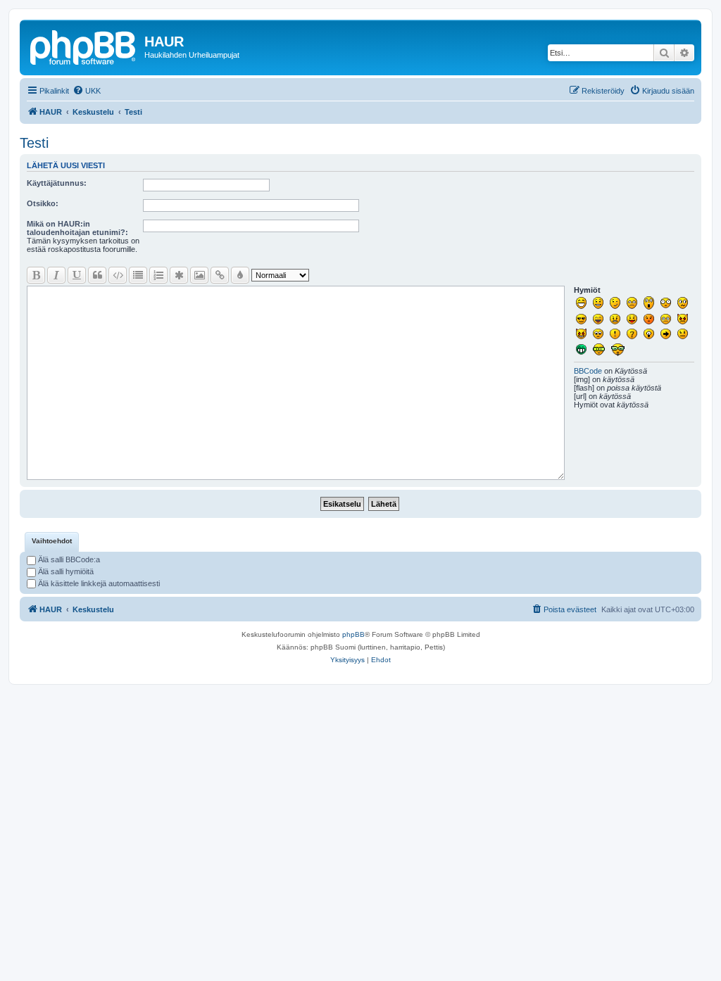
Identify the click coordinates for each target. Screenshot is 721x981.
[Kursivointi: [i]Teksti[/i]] (56, 275)
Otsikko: (42, 203)
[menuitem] (87, 90)
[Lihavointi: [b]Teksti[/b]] (36, 275)
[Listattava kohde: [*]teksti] (179, 275)
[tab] (52, 542)
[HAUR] (83, 45)
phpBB (353, 634)
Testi (34, 143)
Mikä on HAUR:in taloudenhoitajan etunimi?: (77, 228)
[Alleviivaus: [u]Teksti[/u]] (77, 275)
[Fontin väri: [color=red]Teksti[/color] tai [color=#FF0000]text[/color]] (240, 275)
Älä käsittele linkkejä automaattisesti (98, 583)
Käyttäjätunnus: (57, 183)
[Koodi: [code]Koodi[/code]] (117, 275)
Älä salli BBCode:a (68, 559)
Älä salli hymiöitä (65, 571)
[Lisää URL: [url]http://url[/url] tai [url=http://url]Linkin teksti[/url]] (220, 275)
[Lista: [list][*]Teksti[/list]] (138, 275)
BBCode (588, 371)
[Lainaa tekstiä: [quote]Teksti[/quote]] (97, 275)
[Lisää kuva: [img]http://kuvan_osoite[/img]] (199, 275)
